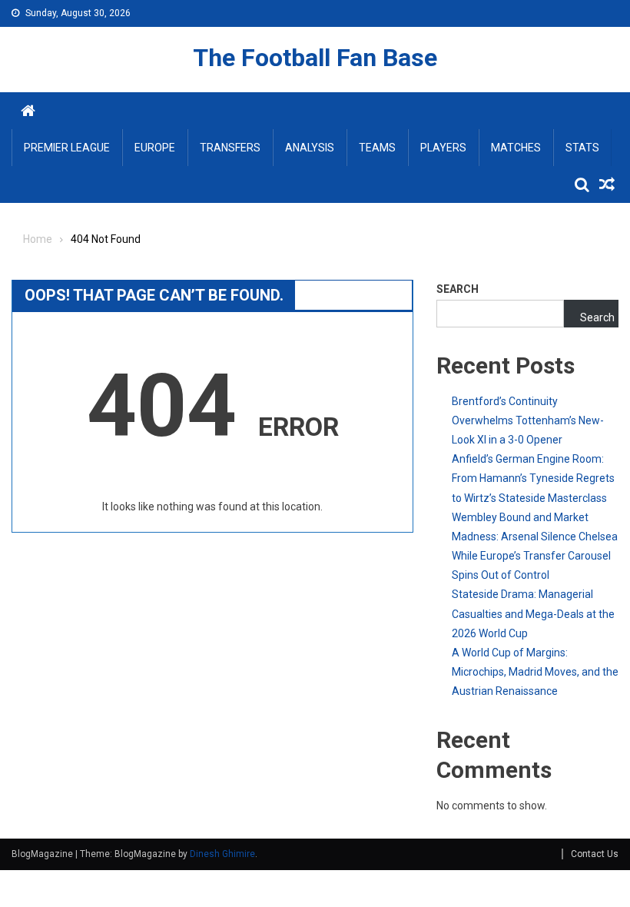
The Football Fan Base (315, 57)
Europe (154, 147)
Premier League (67, 147)
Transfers (230, 147)
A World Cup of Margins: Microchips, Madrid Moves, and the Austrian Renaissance (535, 671)
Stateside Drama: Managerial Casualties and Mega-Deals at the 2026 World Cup (533, 613)
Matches (516, 147)
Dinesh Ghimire (222, 854)
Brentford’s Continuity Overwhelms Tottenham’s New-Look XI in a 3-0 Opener (528, 420)
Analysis (309, 147)
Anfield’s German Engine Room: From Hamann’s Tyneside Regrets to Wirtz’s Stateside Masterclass (533, 478)
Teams (377, 147)
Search (457, 289)
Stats (582, 147)
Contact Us (594, 854)
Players (443, 147)
